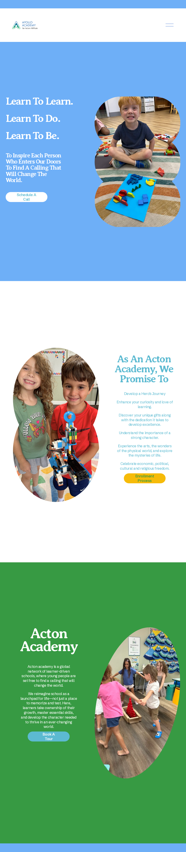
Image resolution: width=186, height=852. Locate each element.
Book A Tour (49, 736)
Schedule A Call (26, 197)
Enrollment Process (144, 478)
